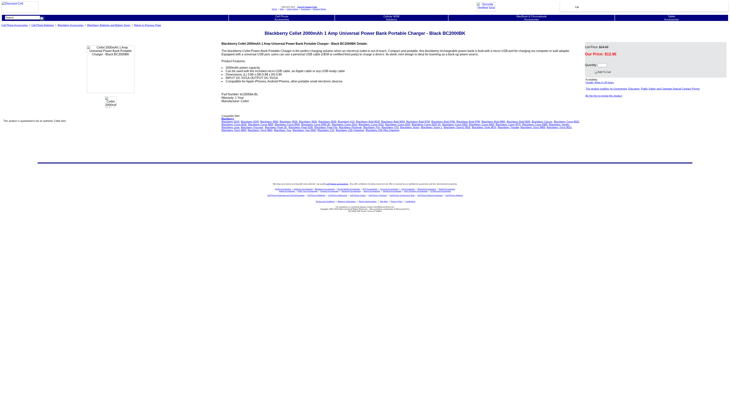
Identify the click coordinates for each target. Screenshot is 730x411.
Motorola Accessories (426, 189)
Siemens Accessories (392, 191)
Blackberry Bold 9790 (468, 121)
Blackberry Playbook (350, 127)
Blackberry (227, 118)
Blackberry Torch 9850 (233, 130)
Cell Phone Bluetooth (337, 195)
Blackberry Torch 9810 (559, 127)
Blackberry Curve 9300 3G (315, 124)
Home (274, 9)
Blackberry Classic (542, 121)
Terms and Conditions (325, 201)
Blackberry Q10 (390, 127)
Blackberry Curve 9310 (344, 124)
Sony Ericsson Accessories (416, 191)
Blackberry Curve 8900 (260, 124)
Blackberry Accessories (71, 25)
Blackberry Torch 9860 (260, 130)
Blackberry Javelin (559, 124)
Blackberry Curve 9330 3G (426, 124)
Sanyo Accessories (371, 191)
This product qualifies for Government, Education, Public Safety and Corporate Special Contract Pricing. (643, 88)
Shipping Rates (319, 9)
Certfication (410, 201)
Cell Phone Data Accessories (430, 195)
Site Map (384, 201)
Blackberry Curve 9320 (397, 124)
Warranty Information (347, 201)
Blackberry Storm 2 (431, 127)
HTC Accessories (370, 189)
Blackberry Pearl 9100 (301, 127)
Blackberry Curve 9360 (481, 124)
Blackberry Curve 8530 (234, 124)
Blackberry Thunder (508, 127)
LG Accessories (408, 189)
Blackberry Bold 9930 (518, 121)
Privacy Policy (397, 201)
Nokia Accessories (287, 191)
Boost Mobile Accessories (349, 189)
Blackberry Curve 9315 (371, 124)
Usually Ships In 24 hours (600, 82)
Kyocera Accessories (389, 189)
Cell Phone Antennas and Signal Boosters (285, 195)
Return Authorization (368, 201)
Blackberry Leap (230, 127)
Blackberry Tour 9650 (304, 130)
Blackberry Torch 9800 (533, 127)
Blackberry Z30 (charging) (350, 130)
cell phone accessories (337, 184)
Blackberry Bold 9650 (393, 121)
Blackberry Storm (409, 127)
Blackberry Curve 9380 (534, 124)
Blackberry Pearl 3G (276, 127)
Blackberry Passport (252, 127)
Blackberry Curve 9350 (454, 124)
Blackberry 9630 (327, 121)
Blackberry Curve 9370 (508, 124)
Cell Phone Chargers (377, 195)
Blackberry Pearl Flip (325, 127)
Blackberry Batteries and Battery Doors (108, 25)
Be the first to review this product (604, 95)
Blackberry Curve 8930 (287, 124)
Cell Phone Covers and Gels (402, 195)
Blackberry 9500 (269, 121)
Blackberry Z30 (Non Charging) (382, 130)
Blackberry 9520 (289, 121)
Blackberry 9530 (308, 121)
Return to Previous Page (147, 25)
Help (282, 9)
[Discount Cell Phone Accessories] (20, 11)
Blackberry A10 (346, 121)
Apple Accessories (283, 189)
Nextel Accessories (447, 189)
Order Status (292, 9)
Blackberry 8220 (230, 121)
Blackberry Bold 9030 (368, 121)
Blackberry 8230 (250, 121)
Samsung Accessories (351, 191)
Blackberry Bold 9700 (418, 121)
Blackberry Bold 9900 (493, 121)
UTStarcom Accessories (440, 191)
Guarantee (305, 9)
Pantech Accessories (329, 191)
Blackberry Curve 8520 (566, 121)
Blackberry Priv (371, 127)
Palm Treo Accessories (307, 191)
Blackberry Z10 (325, 130)
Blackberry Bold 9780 (443, 121)
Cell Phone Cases (358, 195)
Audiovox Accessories (303, 189)
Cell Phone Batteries (42, 25)
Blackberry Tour (282, 130)
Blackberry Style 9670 (484, 127)
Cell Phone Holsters (454, 195)
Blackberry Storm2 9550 (457, 127)
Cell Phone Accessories (15, 25)
